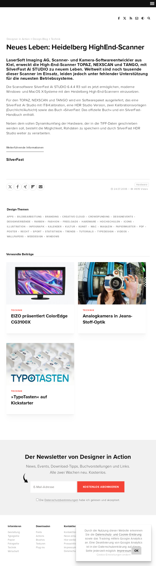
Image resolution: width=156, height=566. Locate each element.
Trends (70, 231)
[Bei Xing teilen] (25, 186)
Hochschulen (110, 221)
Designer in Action (25, 17)
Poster (12, 231)
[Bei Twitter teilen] (10, 186)
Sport (37, 231)
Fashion (53, 221)
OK (136, 551)
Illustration (16, 226)
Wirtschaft (13, 551)
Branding (52, 216)
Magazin (106, 226)
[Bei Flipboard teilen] (33, 186)
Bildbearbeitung (29, 216)
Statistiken (53, 231)
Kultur (70, 226)
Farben (39, 221)
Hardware (141, 184)
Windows (52, 236)
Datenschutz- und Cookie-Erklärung (119, 534)
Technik (55, 39)
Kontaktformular (73, 532)
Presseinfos (70, 543)
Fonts (39, 532)
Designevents (123, 216)
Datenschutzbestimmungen (61, 500)
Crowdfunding (99, 216)
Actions (40, 536)
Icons (128, 221)
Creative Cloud (73, 216)
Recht (25, 231)
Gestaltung (14, 532)
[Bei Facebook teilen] (17, 186)
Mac (94, 226)
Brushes (40, 539)
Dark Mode (143, 18)
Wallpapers (15, 236)
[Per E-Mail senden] (40, 186)
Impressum (124, 550)
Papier (11, 539)
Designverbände (19, 221)
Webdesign (35, 236)
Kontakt (137, 18)
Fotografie (13, 543)
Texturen (40, 543)
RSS (131, 18)
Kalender (54, 226)
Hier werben (70, 539)
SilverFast (15, 159)
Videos (122, 231)
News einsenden (73, 536)
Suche (149, 18)
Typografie (13, 536)
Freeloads (70, 221)
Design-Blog (40, 39)
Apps (10, 216)
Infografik (37, 226)
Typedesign (105, 231)
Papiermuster (126, 226)
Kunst (83, 226)
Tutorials (86, 231)
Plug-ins (40, 547)
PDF (141, 226)
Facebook (119, 18)
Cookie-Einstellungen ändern (114, 554)
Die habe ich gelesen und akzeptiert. (79, 500)
